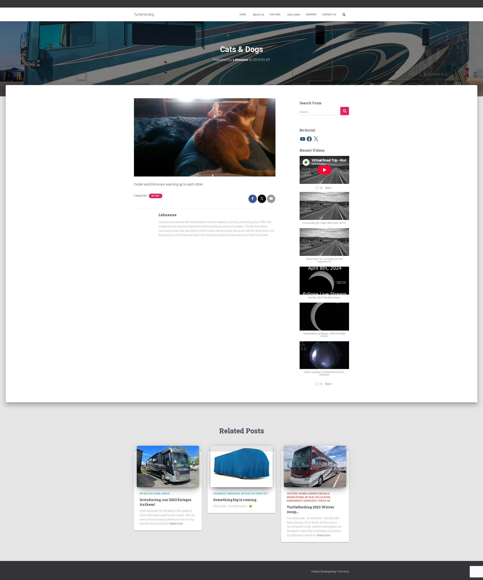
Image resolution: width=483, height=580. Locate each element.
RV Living (155, 493)
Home (243, 14)
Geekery (313, 493)
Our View (275, 14)
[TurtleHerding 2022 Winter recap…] (315, 466)
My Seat (156, 196)
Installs (324, 493)
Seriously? (310, 500)
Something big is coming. (235, 499)
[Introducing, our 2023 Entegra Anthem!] (168, 466)
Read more (176, 523)
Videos (166, 493)
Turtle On (324, 500)
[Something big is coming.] (241, 466)
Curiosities (233, 493)
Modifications (295, 497)
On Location (322, 497)
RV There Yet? (260, 493)
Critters (292, 493)
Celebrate (219, 493)
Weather (311, 14)
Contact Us (329, 14)
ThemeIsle (343, 571)
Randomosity (295, 500)
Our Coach (293, 14)
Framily (302, 493)
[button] (328, 188)
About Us (258, 14)
